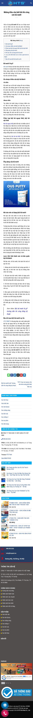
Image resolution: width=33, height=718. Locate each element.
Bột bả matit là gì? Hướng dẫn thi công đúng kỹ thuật (17, 311)
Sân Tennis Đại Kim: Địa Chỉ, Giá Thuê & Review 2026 (17, 468)
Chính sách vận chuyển (8, 597)
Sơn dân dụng (5, 424)
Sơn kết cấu (4, 414)
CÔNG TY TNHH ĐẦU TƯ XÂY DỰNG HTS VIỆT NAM (15, 571)
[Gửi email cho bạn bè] (18, 375)
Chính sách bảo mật (7, 600)
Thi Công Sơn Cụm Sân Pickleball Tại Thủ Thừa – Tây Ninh (18, 491)
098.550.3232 (7, 439)
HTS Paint (9, 454)
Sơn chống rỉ (4, 417)
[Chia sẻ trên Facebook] (11, 375)
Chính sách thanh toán (8, 594)
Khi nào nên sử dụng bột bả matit (13, 52)
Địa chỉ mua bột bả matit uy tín (12, 59)
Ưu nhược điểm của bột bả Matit (13, 46)
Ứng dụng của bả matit (10, 50)
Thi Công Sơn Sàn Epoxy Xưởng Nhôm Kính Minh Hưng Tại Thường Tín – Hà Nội (18, 485)
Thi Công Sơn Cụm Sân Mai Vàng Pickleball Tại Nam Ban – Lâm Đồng (18, 480)
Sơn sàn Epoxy (5, 407)
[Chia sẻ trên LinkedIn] (24, 375)
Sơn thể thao (4, 400)
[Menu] (2, 3)
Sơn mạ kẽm (4, 420)
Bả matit (5, 66)
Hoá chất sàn (5, 403)
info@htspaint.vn (11, 553)
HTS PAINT (6, 321)
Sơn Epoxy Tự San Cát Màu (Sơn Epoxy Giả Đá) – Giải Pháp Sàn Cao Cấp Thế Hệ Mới (18, 474)
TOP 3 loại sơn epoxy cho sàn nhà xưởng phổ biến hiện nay (25, 384)
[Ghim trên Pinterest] (21, 375)
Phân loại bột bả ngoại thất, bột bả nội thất (16, 48)
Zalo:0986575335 (6, 458)
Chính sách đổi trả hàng (8, 606)
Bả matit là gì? (8, 44)
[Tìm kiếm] (31, 3)
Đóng (21, 40)
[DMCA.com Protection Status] (6, 683)
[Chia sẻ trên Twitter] (14, 375)
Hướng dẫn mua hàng (8, 591)
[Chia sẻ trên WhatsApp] (8, 375)
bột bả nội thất (15, 136)
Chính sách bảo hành (7, 603)
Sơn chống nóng (5, 410)
